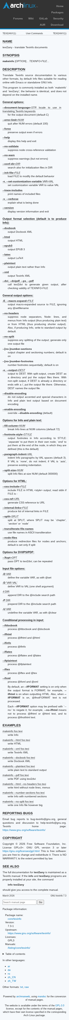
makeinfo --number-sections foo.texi (24, 792)
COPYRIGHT (12, 838)
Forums (18, 18)
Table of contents (15, 953)
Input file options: (14, 568)
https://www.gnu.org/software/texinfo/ (24, 829)
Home (59, 6)
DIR (6, 591)
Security (58, 18)
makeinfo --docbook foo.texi (19, 757)
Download (57, 24)
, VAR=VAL (28, 181)
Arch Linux (20, 5)
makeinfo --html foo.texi (16, 740)
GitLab (43, 18)
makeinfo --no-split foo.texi (18, 801)
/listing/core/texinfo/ (19, 947)
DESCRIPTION (14, 69)
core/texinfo (14, 918)
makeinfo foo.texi (12, 731)
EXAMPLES (12, 725)
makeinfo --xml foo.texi (16, 748)
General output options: (18, 295)
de (9, 969)
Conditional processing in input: (23, 620)
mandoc (42, 996)
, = (18, 300)
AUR (42, 24)
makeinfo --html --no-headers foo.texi (24, 783)
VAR (7, 574)
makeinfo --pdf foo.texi (16, 775)
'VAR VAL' (10, 582)
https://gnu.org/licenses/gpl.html (21, 851)
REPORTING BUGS (18, 813)
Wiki (31, 18)
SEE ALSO (11, 866)
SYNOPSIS (11, 55)
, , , (18, 280)
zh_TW (12, 980)
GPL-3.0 (59, 1005)
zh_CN (12, 977)
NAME (7, 41)
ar (9, 966)
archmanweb (23, 996)
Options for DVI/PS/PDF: (18, 552)
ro (9, 973)
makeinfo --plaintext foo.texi (19, 766)
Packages (57, 12)
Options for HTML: (15, 481)
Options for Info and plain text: (22, 420)
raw (26, 986)
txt (21, 986)
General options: (13, 102)
